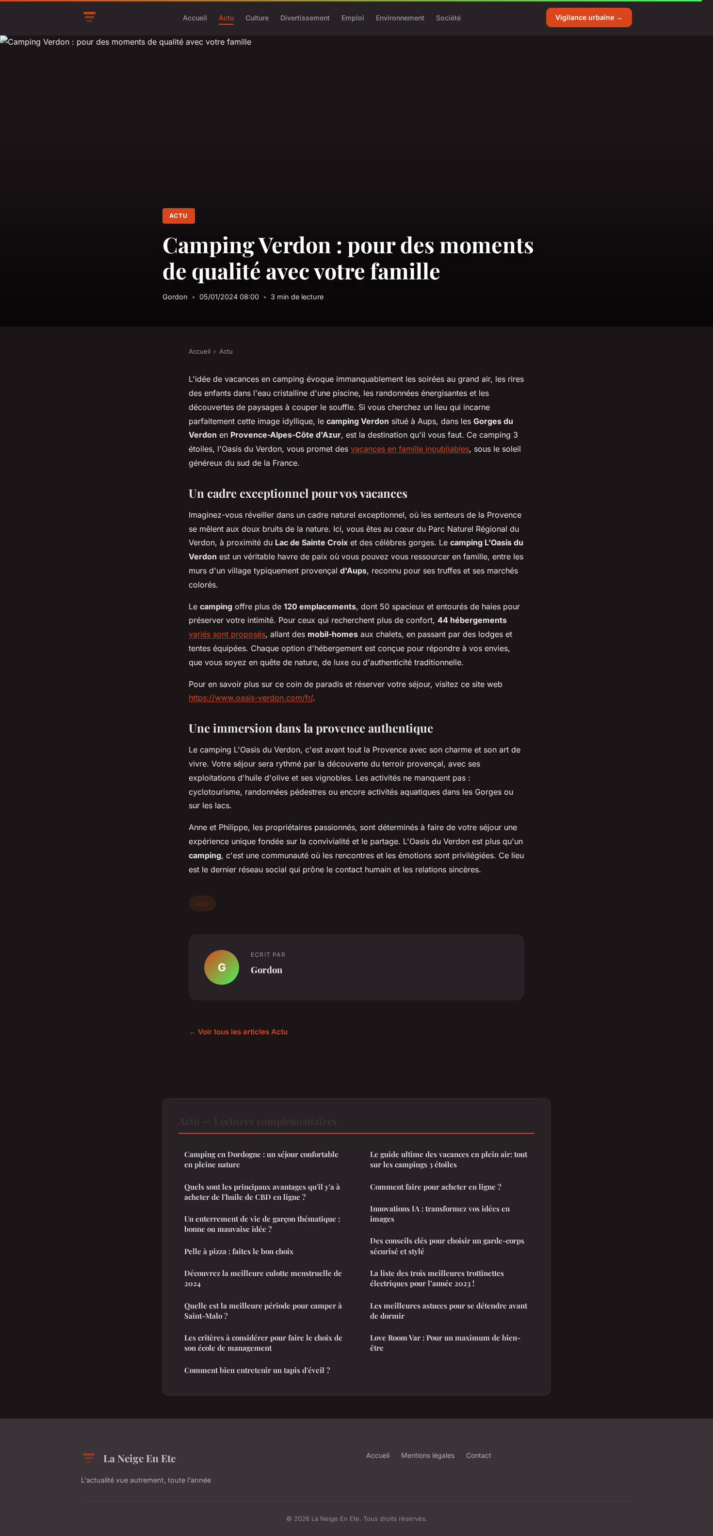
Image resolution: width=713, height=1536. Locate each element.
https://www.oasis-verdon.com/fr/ (251, 698)
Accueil (195, 17)
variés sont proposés (227, 634)
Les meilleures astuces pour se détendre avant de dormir (448, 1311)
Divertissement (305, 17)
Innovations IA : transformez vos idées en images (440, 1214)
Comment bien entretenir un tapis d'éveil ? (257, 1370)
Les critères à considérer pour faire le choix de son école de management (263, 1343)
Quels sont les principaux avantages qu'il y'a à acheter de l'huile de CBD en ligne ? (262, 1192)
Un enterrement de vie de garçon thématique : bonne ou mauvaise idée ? (262, 1224)
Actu (226, 17)
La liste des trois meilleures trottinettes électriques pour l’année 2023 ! (437, 1278)
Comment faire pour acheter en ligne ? (435, 1187)
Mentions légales (427, 1455)
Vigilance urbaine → (589, 17)
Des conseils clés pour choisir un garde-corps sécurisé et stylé (447, 1246)
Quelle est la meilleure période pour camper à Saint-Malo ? (263, 1311)
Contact (478, 1455)
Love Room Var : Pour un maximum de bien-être (445, 1343)
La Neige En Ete (139, 1458)
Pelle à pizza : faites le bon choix (238, 1251)
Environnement (400, 17)
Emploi (352, 17)
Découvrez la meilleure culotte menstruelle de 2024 (263, 1278)
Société (448, 17)
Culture (257, 17)
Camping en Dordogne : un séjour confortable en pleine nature (261, 1159)
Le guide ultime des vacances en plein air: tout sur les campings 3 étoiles (448, 1159)
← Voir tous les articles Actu (238, 1031)
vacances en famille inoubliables (410, 449)
